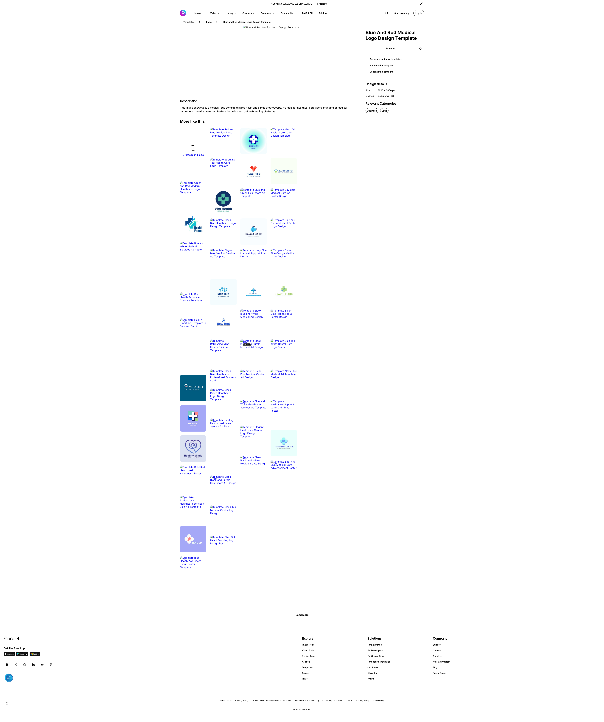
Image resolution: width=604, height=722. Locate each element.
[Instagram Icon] (24, 664)
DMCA (349, 700)
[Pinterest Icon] (51, 664)
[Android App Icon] (22, 654)
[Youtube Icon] (42, 664)
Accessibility (378, 700)
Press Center (439, 673)
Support (437, 644)
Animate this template (381, 65)
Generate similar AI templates (386, 59)
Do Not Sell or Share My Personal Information (271, 700)
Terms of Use (226, 700)
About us (437, 656)
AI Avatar (372, 673)
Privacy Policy (241, 700)
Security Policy (362, 700)
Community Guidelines (332, 700)
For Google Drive (375, 656)
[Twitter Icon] (16, 664)
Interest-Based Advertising (307, 700)
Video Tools (308, 650)
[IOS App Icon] (9, 654)
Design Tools (308, 656)
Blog (435, 667)
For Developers (375, 650)
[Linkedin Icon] (33, 664)
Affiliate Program (441, 661)
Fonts (305, 678)
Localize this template (381, 71)
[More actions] (231, 132)
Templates (307, 667)
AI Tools (306, 661)
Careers (437, 650)
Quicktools (372, 667)
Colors (305, 673)
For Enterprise (374, 644)
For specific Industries (378, 661)
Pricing (371, 678)
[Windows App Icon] (35, 654)
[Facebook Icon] (7, 664)
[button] (199, 13)
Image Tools (308, 644)
